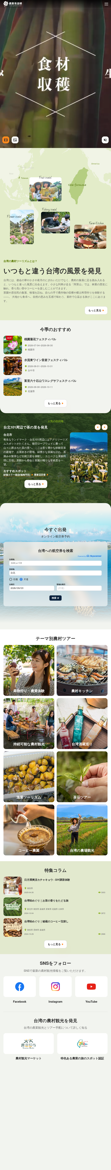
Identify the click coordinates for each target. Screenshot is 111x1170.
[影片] (5, 139)
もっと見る (94, 310)
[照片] (15, 139)
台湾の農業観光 (12, 4)
